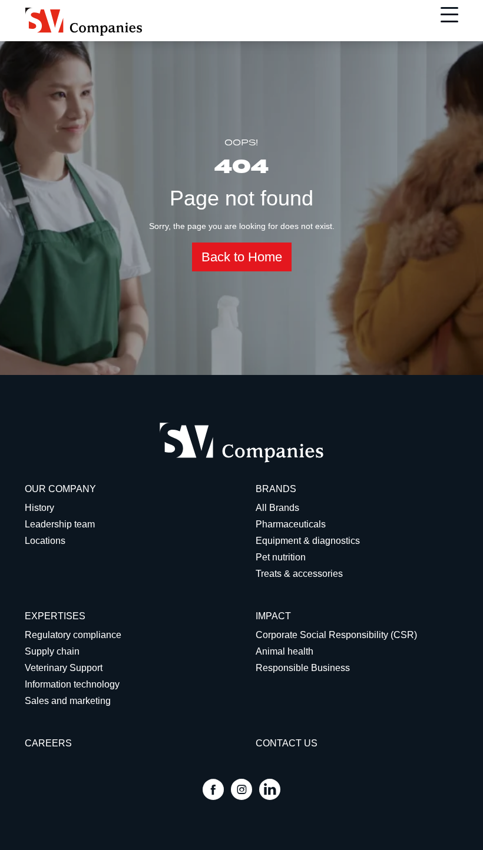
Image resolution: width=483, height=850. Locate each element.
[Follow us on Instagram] (241, 791)
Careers (48, 743)
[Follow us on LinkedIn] (269, 791)
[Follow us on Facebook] (213, 791)
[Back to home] (84, 21)
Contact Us (286, 743)
